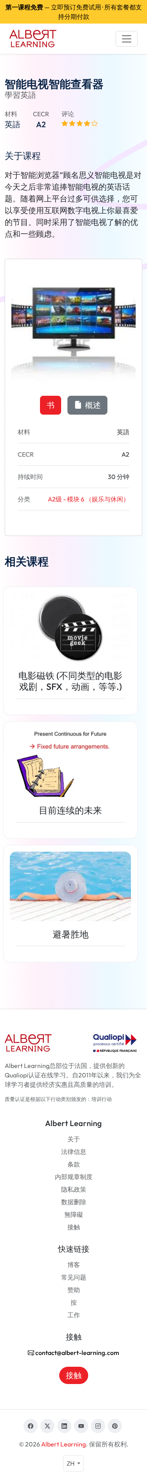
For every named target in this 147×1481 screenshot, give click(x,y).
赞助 (73, 1290)
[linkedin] (64, 1426)
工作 (73, 1315)
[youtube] (81, 1426)
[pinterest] (115, 1426)
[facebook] (31, 1426)
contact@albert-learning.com (76, 1353)
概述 (92, 405)
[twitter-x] (47, 1426)
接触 (73, 1227)
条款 (73, 1164)
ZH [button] (71, 1463)
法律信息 (73, 1152)
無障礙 (73, 1214)
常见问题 (73, 1277)
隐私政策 (73, 1189)
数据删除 (73, 1202)
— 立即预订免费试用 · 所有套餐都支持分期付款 (73, 11)
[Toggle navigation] (127, 39)
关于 (73, 1139)
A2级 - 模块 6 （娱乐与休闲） (88, 499)
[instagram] (98, 1426)
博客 (73, 1265)
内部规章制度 (74, 1177)
